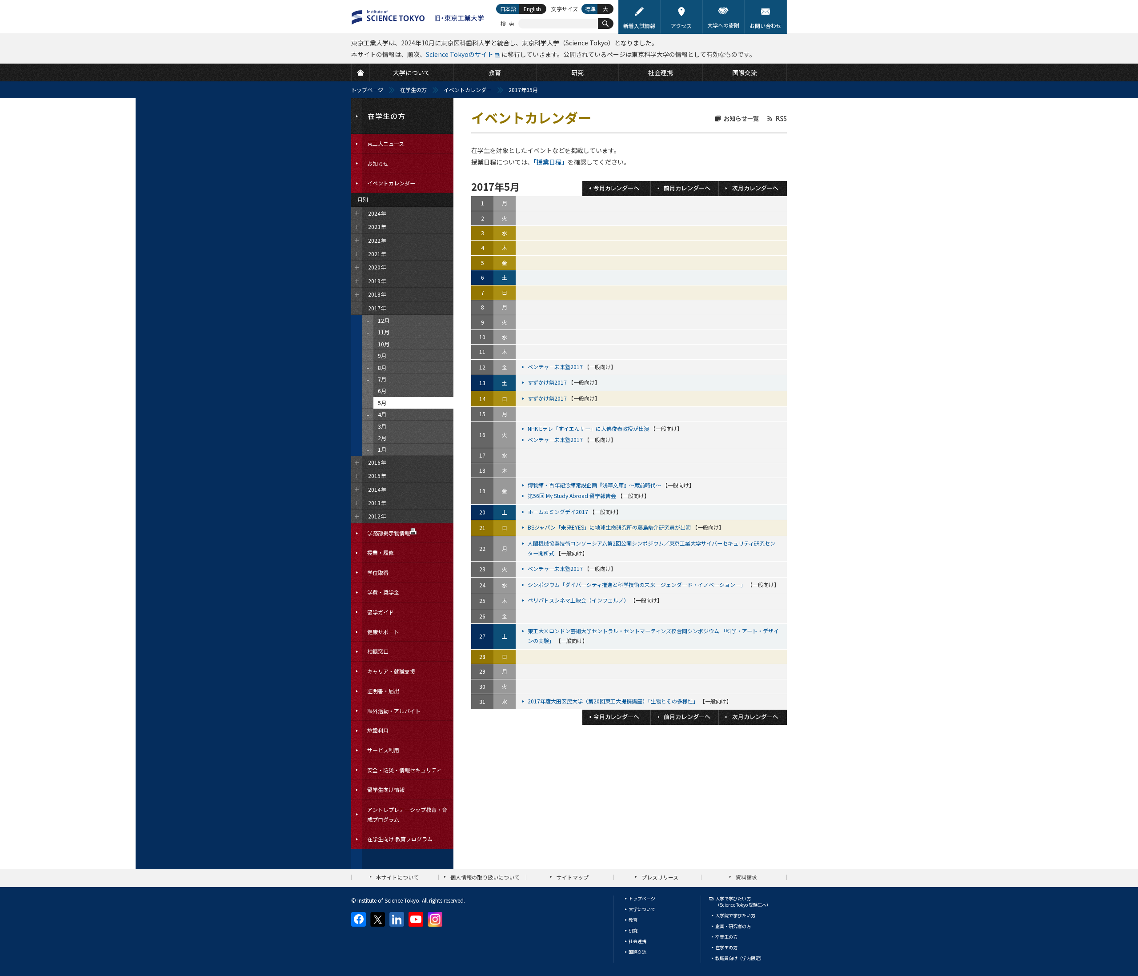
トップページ (367, 89)
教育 (633, 919)
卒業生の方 (726, 936)
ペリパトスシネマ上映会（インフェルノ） (579, 600)
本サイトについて (397, 877)
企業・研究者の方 (733, 926)
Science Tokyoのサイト (459, 54)
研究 (633, 930)
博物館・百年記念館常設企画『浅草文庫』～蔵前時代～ (595, 485)
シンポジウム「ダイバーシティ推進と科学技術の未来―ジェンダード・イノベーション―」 (637, 584)
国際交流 (637, 951)
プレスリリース (659, 877)
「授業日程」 (550, 161)
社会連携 (637, 941)
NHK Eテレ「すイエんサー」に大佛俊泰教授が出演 (589, 428)
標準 (590, 8)
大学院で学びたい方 (735, 915)
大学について (642, 909)
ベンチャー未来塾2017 (556, 366)
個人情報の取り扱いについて (485, 877)
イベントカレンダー (468, 89)
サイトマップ (573, 877)
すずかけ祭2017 (548, 382)
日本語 (508, 8)
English (532, 8)
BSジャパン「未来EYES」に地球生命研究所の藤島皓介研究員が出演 (610, 527)
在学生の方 (413, 89)
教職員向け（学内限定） (739, 958)
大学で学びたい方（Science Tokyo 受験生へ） (743, 901)
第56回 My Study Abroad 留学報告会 (572, 495)
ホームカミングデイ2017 (558, 511)
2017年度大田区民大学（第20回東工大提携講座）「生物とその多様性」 (614, 701)
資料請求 (746, 877)
